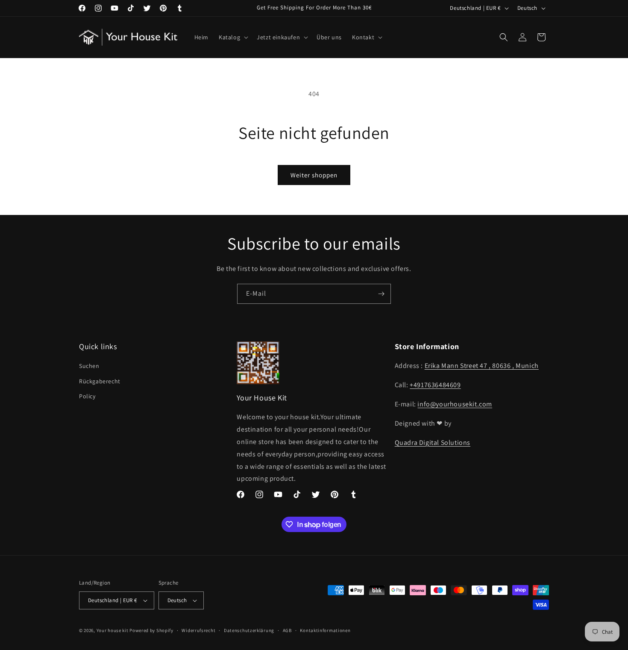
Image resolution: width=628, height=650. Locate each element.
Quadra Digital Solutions (432, 442)
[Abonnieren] (381, 294)
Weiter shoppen (314, 175)
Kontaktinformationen (325, 630)
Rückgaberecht (99, 381)
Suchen (89, 366)
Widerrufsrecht (198, 630)
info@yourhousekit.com (454, 404)
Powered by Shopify (151, 630)
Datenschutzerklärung (249, 630)
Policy (87, 396)
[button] (233, 37)
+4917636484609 (435, 384)
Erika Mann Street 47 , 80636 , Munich (482, 365)
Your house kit (113, 630)
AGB (287, 630)
